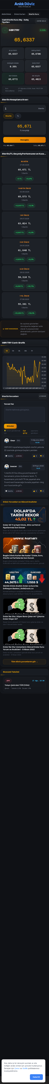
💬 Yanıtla (9, 456)
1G (7, 351)
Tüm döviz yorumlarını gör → (24, 662)
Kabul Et (36, 1077)
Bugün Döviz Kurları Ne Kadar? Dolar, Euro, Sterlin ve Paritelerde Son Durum (23, 556)
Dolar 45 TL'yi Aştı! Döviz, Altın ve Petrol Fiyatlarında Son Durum (21, 526)
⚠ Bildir (19, 456)
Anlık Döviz (6, 14)
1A (19, 351)
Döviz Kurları (19, 14)
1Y (32, 351)
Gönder (10, 426)
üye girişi (25, 432)
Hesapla (24, 140)
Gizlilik (25, 1068)
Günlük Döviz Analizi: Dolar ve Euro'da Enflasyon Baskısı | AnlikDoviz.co (20, 587)
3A (25, 351)
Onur (12, 440)
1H (13, 351)
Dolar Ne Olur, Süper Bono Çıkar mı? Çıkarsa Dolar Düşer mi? (23, 617)
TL (18, 116)
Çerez (17, 1068)
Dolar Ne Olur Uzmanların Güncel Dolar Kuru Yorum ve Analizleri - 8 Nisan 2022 (23, 648)
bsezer (13, 466)
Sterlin (8, 116)
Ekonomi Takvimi (11, 672)
